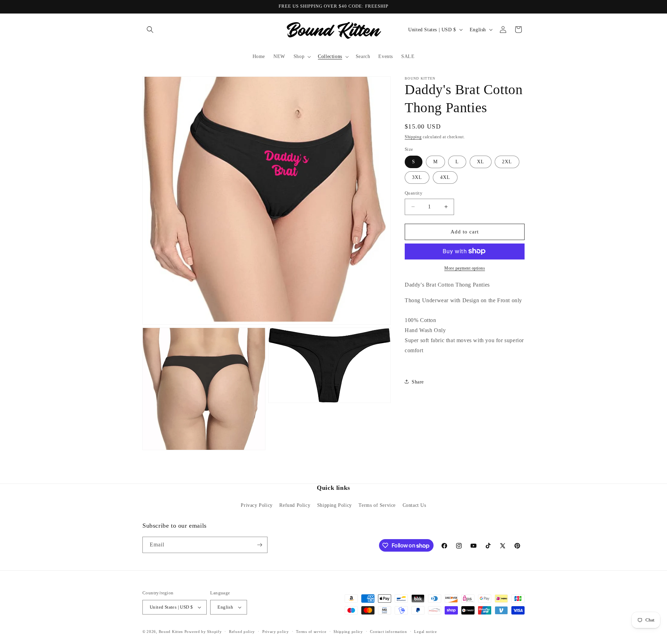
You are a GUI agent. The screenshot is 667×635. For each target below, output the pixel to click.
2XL (507, 161)
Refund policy (242, 631)
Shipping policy (348, 631)
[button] (150, 29)
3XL (417, 177)
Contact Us (414, 505)
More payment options (464, 267)
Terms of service (311, 631)
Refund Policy (294, 505)
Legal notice (425, 631)
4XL (445, 177)
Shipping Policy (334, 505)
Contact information (388, 631)
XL (480, 161)
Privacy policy (275, 631)
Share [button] (418, 381)
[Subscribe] (259, 545)
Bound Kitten (171, 631)
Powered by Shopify (203, 631)
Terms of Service (377, 505)
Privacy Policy (256, 505)
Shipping (413, 136)
